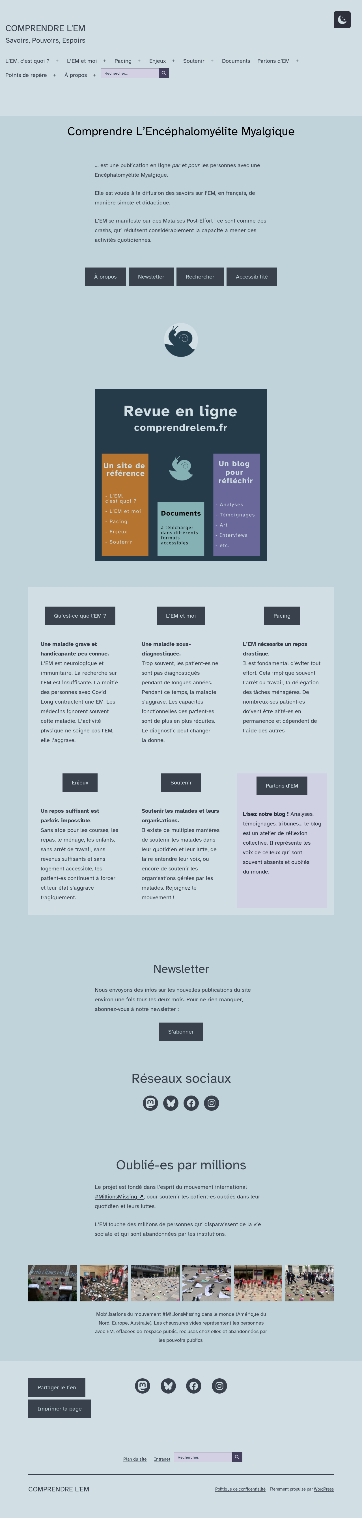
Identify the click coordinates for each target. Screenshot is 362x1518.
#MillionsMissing (119, 1196)
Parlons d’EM (273, 60)
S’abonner (181, 1031)
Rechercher (200, 276)
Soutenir (193, 60)
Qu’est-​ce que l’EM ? (80, 615)
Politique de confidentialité (240, 1489)
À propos (75, 75)
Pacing (123, 60)
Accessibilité (252, 276)
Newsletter (151, 276)
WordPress (324, 1489)
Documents (236, 60)
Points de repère (26, 75)
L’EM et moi (82, 60)
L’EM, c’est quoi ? (27, 60)
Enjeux (157, 60)
